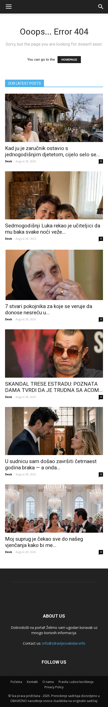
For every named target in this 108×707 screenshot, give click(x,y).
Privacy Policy (54, 687)
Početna (16, 682)
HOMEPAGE (69, 59)
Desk (8, 161)
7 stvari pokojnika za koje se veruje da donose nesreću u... (48, 309)
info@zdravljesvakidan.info (63, 643)
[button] (101, 7)
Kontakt (32, 682)
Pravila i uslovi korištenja (76, 682)
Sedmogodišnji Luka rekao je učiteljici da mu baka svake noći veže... (52, 229)
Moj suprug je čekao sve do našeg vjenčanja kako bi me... (44, 542)
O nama (48, 682)
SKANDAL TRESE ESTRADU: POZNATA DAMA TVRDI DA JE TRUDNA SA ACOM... (54, 387)
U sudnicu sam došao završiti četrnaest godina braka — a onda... (51, 464)
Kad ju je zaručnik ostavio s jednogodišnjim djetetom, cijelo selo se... (52, 151)
